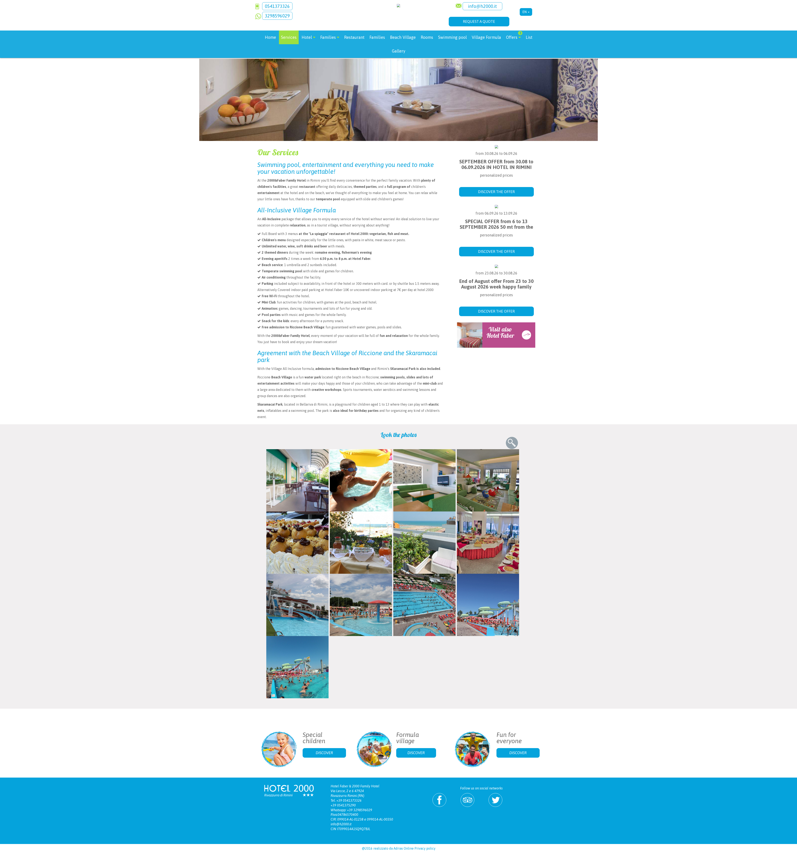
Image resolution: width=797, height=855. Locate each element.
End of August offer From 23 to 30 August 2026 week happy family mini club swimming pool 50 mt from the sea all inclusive (496, 289)
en (524, 12)
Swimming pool (452, 37)
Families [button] (328, 37)
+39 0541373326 (349, 800)
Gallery (398, 51)
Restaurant (354, 37)
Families (377, 37)
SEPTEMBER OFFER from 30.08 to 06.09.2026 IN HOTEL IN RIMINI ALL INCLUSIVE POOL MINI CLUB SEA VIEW (496, 170)
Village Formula (486, 37)
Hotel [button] (307, 37)
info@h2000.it (482, 6)
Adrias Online (404, 848)
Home (270, 37)
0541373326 (277, 6)
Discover (324, 753)
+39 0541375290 (343, 805)
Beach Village (403, 37)
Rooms (427, 37)
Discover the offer (496, 192)
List (529, 37)
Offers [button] (513, 35)
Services (289, 37)
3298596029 (277, 15)
